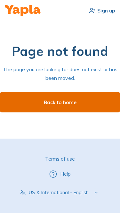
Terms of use (60, 159)
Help (65, 174)
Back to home (60, 102)
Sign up (106, 10)
